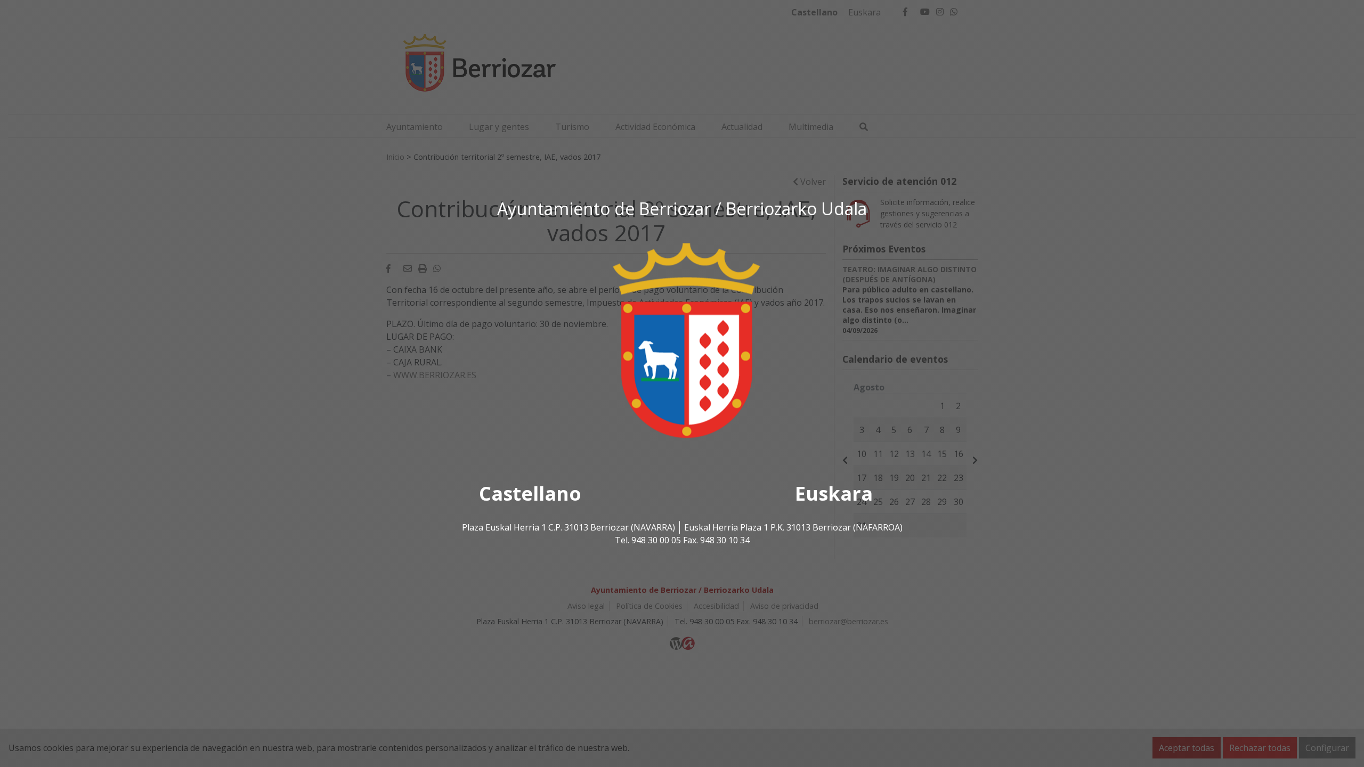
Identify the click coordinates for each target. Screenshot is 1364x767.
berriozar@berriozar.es (682, 553)
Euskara (834, 494)
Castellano (530, 494)
